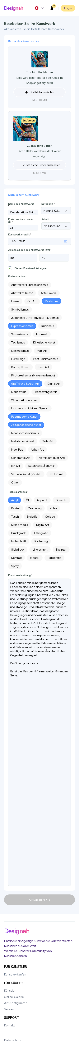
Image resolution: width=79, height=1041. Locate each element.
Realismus (51, 301)
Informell (42, 334)
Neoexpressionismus (25, 433)
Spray (15, 566)
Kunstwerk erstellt (20, 234)
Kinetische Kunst (44, 342)
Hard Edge (18, 359)
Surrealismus (19, 334)
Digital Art (53, 383)
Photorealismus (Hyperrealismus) (33, 375)
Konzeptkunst (20, 367)
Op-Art (32, 301)
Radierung (41, 541)
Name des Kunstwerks (21, 204)
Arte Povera (49, 293)
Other (15, 482)
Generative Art (20, 458)
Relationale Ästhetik (41, 466)
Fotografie (54, 558)
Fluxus (15, 301)
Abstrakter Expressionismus (29, 285)
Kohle (53, 508)
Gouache (61, 500)
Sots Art (47, 441)
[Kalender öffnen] (65, 241)
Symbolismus (20, 309)
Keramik (16, 558)
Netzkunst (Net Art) (52, 458)
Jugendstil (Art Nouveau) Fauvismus (35, 318)
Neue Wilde (18, 392)
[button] (52, 8)
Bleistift (32, 516)
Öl (27, 500)
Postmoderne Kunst (24, 416)
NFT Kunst (56, 474)
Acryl (14, 500)
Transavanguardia (46, 392)
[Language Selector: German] (39, 8)
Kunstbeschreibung (19, 575)
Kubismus (47, 326)
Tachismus (18, 342)
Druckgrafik (18, 533)
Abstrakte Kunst (22, 293)
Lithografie (41, 533)
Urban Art (37, 449)
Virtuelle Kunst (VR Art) (26, 474)
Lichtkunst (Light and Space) (30, 408)
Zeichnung (35, 508)
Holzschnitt (18, 541)
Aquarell (42, 500)
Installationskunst (22, 441)
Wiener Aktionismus (24, 400)
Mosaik (35, 558)
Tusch (15, 516)
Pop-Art (42, 350)
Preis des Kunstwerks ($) (21, 220)
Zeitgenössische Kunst (26, 425)
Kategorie (47, 204)
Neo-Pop (17, 449)
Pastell (15, 508)
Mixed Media (19, 525)
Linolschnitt (40, 549)
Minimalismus (20, 350)
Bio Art (15, 466)
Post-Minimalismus (45, 359)
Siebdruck (17, 549)
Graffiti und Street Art (25, 383)
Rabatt (45, 219)
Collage (50, 516)
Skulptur (61, 549)
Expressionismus (22, 326)
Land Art (43, 367)
